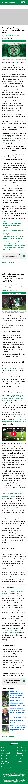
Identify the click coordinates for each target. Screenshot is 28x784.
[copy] (11, 38)
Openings (19, 747)
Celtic (17, 62)
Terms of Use (20, 756)
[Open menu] (2, 2)
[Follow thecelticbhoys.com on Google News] (24, 256)
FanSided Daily (5, 753)
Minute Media (10, 770)
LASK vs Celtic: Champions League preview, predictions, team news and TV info (14, 247)
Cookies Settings (6, 767)
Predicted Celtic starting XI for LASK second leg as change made (14, 242)
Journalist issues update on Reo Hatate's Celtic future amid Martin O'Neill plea (14, 232)
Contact (3, 750)
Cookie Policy (5, 759)
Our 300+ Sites (21, 750)
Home (3, 262)
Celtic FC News (10, 262)
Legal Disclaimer (21, 759)
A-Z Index (19, 762)
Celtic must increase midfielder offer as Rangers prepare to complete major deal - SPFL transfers (13, 224)
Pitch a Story (20, 753)
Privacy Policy (5, 756)
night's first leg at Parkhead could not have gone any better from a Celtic (12, 398)
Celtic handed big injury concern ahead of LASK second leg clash (13, 237)
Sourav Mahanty (8, 35)
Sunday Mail (18, 140)
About (3, 747)
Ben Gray (6, 290)
